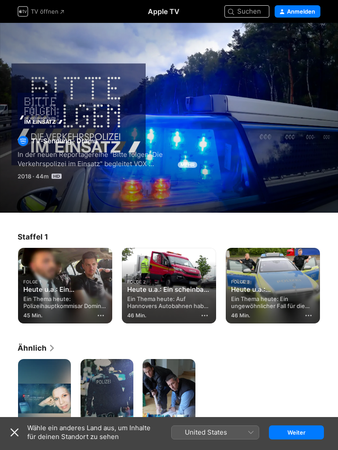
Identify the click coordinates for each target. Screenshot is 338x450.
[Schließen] (14, 432)
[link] (36, 348)
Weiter (296, 432)
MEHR (187, 165)
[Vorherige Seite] (9, 284)
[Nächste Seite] (329, 284)
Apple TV (164, 11)
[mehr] (101, 315)
